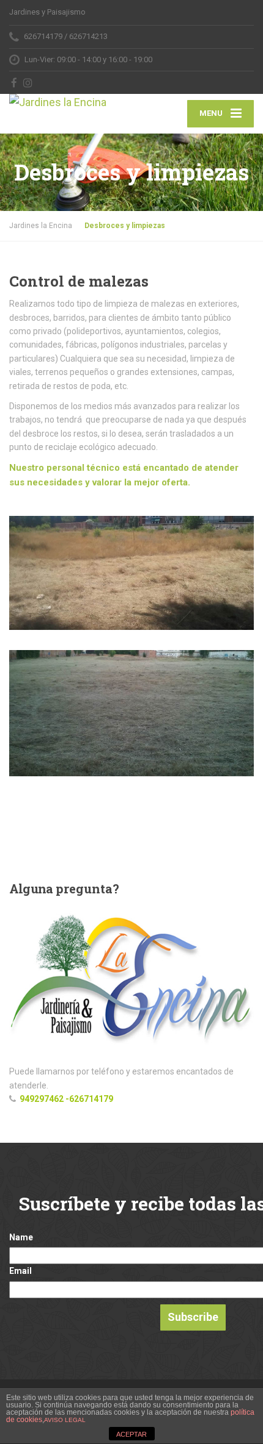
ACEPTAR (131, 1434)
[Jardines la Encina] (70, 103)
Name (21, 1237)
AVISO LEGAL (65, 1420)
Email (20, 1271)
